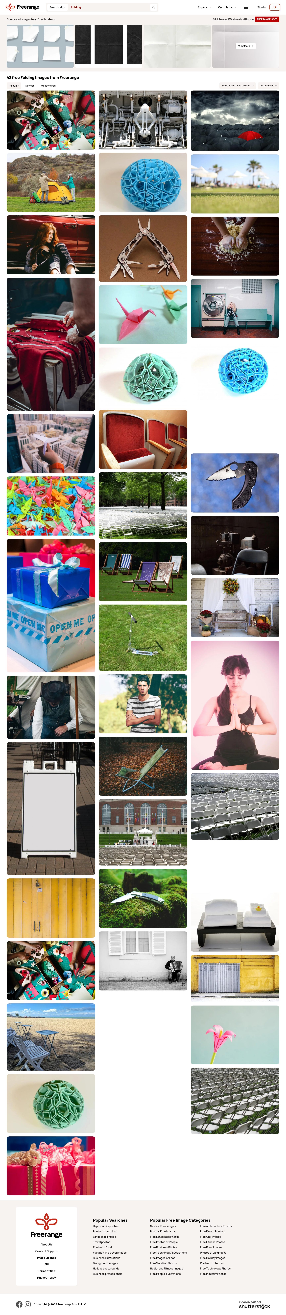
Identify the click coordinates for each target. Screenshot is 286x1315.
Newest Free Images (163, 1226)
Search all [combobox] (56, 7)
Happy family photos (105, 1226)
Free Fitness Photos (212, 1242)
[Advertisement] (235, 427)
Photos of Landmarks (213, 1252)
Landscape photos (104, 1237)
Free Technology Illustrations (168, 1252)
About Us (46, 1244)
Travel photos (101, 1242)
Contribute (225, 7)
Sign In (261, 7)
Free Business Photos (163, 1247)
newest (29, 85)
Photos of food (102, 1247)
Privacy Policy (46, 1277)
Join (275, 7)
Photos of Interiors (212, 1263)
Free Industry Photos (213, 1274)
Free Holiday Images (212, 1258)
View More (244, 45)
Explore (203, 7)
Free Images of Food (162, 1258)
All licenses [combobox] (267, 85)
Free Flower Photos (212, 1231)
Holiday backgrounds (106, 1268)
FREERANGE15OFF (267, 19)
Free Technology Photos (215, 1268)
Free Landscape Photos (164, 1237)
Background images (105, 1263)
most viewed (48, 85)
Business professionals (107, 1274)
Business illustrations (106, 1258)
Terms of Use (46, 1271)
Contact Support (46, 1251)
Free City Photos (210, 1237)
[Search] (153, 7)
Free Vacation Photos (163, 1263)
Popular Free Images (163, 1231)
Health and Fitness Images (166, 1268)
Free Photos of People (164, 1242)
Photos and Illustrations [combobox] (236, 85)
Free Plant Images (211, 1247)
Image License (46, 1258)
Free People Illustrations (165, 1274)
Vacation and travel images (110, 1252)
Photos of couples (104, 1231)
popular (14, 85)
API (47, 1264)
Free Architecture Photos (216, 1226)
